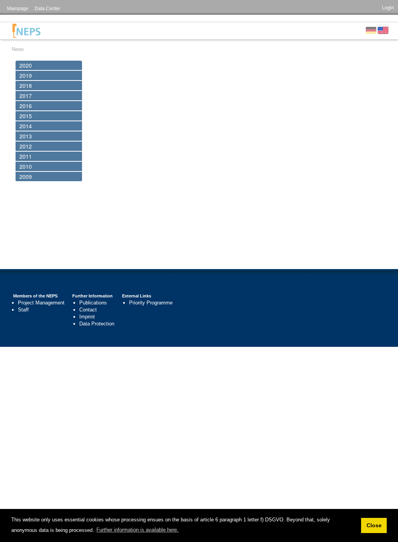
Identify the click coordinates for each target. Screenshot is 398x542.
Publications (93, 303)
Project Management (41, 303)
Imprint (87, 317)
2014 (25, 126)
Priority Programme (151, 303)
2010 (25, 166)
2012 (25, 146)
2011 (25, 156)
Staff (23, 310)
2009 (25, 176)
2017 (25, 96)
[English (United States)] (383, 29)
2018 (25, 85)
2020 (25, 65)
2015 (25, 116)
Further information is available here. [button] (137, 530)
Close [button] (374, 525)
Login (388, 7)
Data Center (47, 8)
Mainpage (17, 8)
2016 (25, 106)
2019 (25, 75)
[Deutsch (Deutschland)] (371, 29)
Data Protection (96, 324)
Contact (88, 310)
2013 (25, 136)
